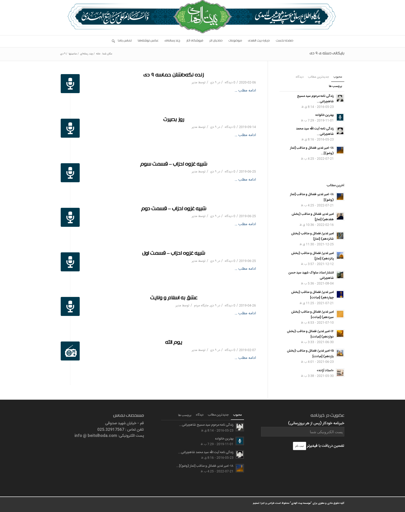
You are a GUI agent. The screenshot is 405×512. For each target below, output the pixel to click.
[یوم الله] (70, 350)
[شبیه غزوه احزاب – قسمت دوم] (70, 217)
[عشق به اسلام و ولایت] (70, 306)
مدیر (194, 82)
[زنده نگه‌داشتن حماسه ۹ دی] (70, 83)
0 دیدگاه (229, 82)
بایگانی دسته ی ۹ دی (327, 54)
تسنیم (256, 503)
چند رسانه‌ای (86, 54)
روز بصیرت (173, 120)
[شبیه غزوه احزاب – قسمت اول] (70, 261)
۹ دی (213, 82)
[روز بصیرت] (70, 128)
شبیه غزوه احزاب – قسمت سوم (173, 165)
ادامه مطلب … (245, 91)
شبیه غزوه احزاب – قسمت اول (173, 254)
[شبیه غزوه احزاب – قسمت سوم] (70, 172)
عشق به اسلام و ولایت (173, 298)
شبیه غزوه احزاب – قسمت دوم (173, 209)
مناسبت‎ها (73, 54)
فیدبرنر (312, 446)
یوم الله (173, 343)
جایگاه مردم (201, 305)
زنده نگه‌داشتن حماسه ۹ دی (173, 75)
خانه (98, 54)
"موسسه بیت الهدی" (301, 503)
